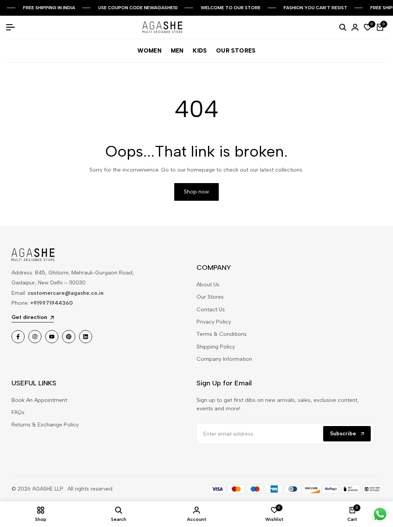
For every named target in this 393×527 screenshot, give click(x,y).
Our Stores (210, 297)
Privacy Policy (213, 322)
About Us (208, 284)
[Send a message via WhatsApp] (380, 514)
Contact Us (210, 309)
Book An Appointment (39, 400)
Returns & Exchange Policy (45, 424)
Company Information (224, 359)
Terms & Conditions (221, 334)
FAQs (18, 412)
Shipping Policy (215, 347)
